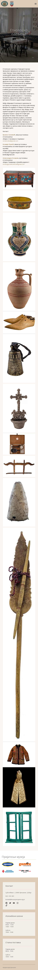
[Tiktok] (6, 905)
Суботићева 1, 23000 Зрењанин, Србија (18, 892)
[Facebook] (6, 903)
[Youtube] (14, 903)
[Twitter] (10, 903)
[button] (35, 3)
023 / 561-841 (10, 896)
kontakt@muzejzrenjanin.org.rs (15, 899)
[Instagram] (17, 903)
